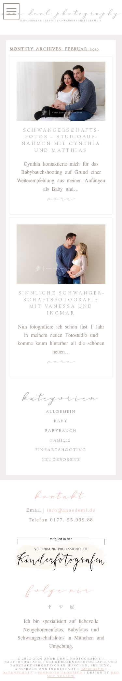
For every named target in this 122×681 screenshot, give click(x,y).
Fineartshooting (61, 450)
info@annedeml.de (71, 510)
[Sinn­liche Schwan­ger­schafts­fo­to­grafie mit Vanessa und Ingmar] (61, 254)
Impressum (92, 669)
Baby (61, 421)
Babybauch (61, 431)
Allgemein (61, 411)
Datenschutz (18, 673)
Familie (60, 440)
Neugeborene (61, 459)
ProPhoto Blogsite (60, 673)
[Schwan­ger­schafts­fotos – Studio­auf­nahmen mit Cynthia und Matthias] (61, 91)
